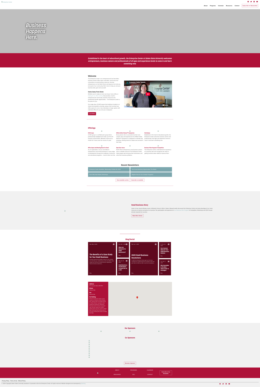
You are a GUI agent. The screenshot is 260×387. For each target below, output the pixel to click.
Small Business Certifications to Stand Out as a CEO (123, 267)
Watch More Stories (137, 215)
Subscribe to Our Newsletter (165, 372)
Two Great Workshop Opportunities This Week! (144, 169)
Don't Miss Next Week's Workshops (98, 174)
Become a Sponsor (130, 363)
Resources (229, 5)
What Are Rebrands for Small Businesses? (122, 249)
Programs (213, 5)
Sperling (83, 383)
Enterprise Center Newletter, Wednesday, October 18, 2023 (105, 169)
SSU (133, 374)
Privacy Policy (5, 381)
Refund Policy (22, 381)
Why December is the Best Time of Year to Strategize (165, 268)
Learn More (92, 113)
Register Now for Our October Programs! (142, 174)
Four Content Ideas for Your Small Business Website (165, 250)
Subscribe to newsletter (137, 180)
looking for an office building (95, 96)
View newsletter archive (123, 180)
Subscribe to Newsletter (250, 5)
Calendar (221, 5)
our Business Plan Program (181, 210)
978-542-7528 (92, 290)
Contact (237, 5)
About (206, 5)
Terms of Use (13, 381)
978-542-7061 (92, 294)
